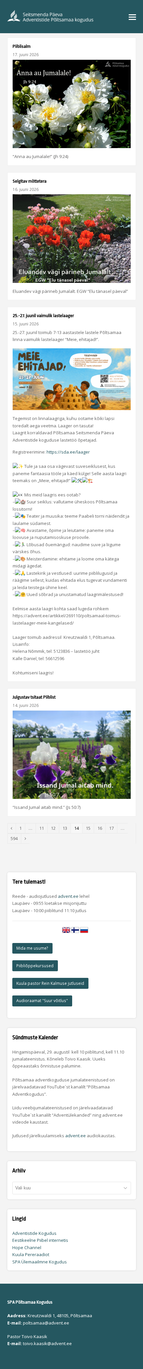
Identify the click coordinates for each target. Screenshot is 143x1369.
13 (67, 828)
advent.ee (68, 896)
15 (90, 828)
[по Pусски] (84, 932)
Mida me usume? (32, 948)
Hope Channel (26, 1247)
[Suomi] (75, 932)
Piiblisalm (22, 46)
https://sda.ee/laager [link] (68, 452)
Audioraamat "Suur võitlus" (42, 1000)
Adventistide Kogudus (34, 1233)
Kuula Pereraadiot (30, 1254)
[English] (66, 932)
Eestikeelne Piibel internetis (40, 1240)
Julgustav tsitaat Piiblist (34, 697)
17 (113, 828)
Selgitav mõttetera (30, 181)
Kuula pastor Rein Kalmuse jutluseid (50, 983)
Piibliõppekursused (35, 966)
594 (16, 838)
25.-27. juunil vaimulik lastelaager (43, 315)
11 (43, 828)
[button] (132, 17)
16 (101, 828)
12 (55, 828)
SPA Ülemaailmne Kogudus (39, 1262)
